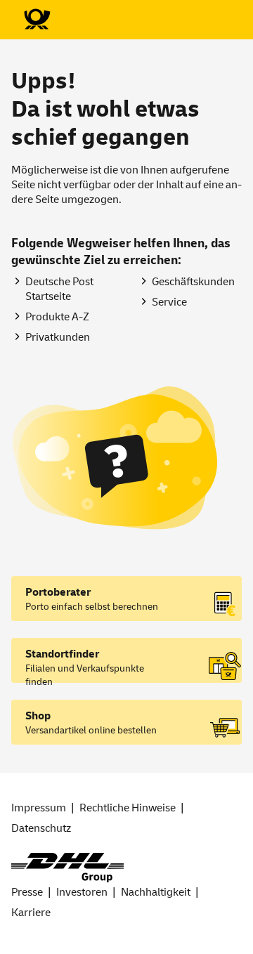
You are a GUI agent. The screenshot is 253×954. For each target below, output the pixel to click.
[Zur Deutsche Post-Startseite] (36, 19)
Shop (38, 716)
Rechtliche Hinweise (127, 808)
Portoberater (58, 592)
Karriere (31, 913)
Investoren (82, 892)
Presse (27, 892)
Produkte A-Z (57, 317)
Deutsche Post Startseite (59, 289)
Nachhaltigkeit (155, 892)
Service (169, 302)
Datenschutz (41, 828)
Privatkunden (57, 337)
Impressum (38, 808)
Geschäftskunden (193, 282)
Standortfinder (62, 654)
